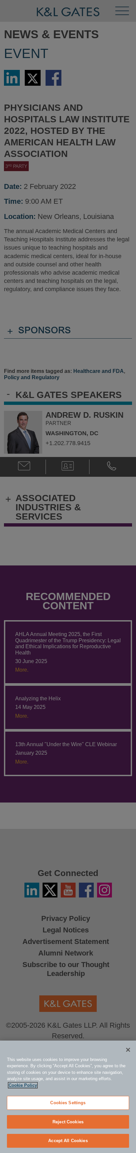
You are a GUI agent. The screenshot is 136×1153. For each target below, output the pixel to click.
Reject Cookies (68, 1121)
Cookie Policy (23, 1085)
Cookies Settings (67, 1102)
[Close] (128, 1050)
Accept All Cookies (67, 1140)
